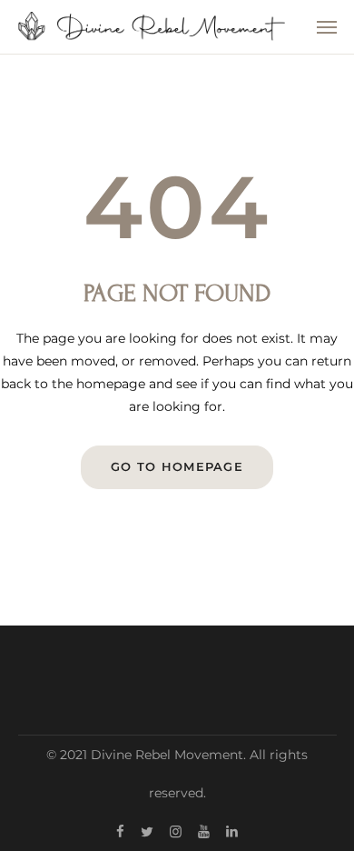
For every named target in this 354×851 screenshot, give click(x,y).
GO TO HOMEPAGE (177, 466)
